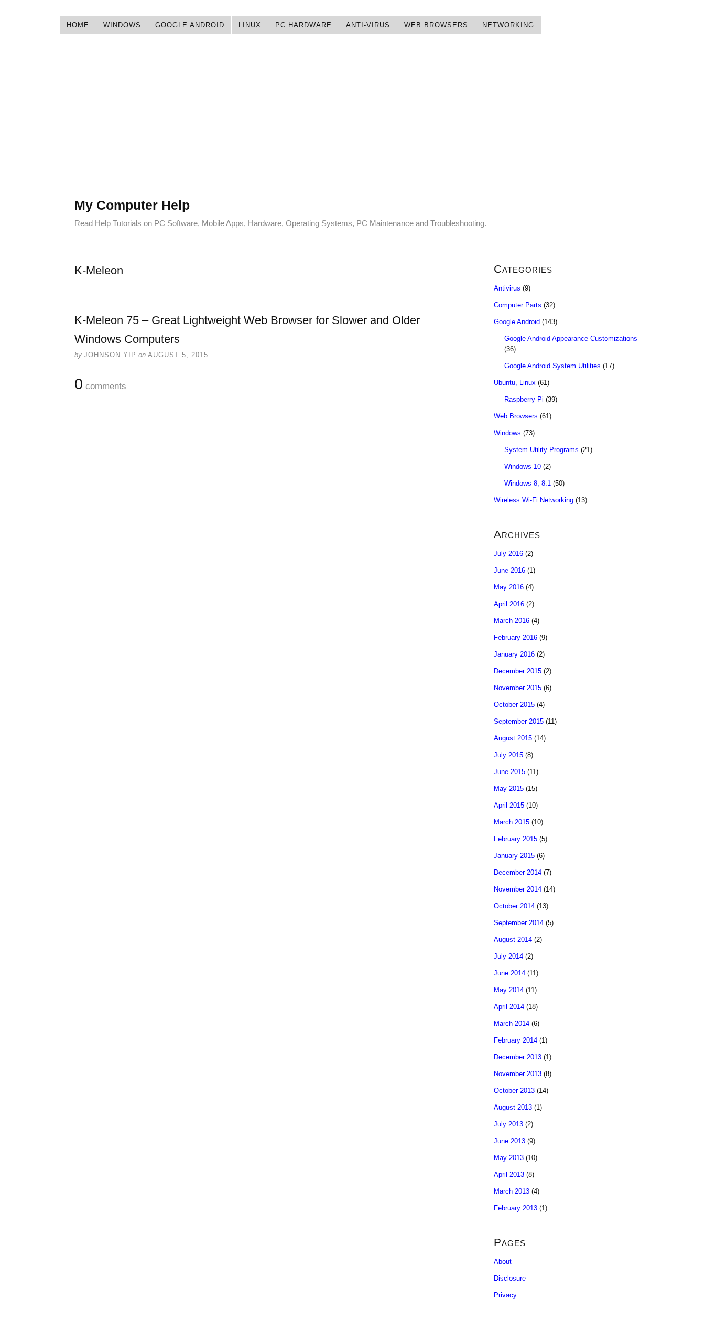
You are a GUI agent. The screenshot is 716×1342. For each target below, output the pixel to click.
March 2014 (511, 1023)
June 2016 (509, 570)
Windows (122, 25)
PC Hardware (303, 25)
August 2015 (513, 738)
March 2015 (511, 822)
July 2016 (508, 553)
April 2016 (509, 604)
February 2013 (515, 1208)
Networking (508, 25)
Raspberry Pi (524, 399)
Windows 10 (522, 466)
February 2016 (515, 637)
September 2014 (519, 923)
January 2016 (514, 654)
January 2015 (514, 856)
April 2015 (509, 805)
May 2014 (509, 990)
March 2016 (511, 621)
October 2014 (514, 906)
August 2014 (513, 939)
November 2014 (517, 889)
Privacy (505, 1295)
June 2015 (509, 772)
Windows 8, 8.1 (527, 483)
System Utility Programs (541, 450)
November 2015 (517, 688)
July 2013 (508, 1124)
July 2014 (508, 956)
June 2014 (509, 973)
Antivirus (507, 288)
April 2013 (509, 1174)
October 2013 (514, 1090)
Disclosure (510, 1278)
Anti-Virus (368, 25)
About (503, 1261)
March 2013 (511, 1191)
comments (100, 384)
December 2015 (517, 671)
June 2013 (509, 1141)
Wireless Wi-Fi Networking (533, 500)
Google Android (189, 25)
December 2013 (517, 1057)
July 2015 (508, 755)
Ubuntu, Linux (515, 383)
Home (78, 25)
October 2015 (514, 704)
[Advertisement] (358, 123)
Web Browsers (436, 25)
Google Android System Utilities (552, 366)
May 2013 (509, 1158)
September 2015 (519, 721)
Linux (249, 25)
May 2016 (509, 587)
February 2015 (515, 839)
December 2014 (517, 872)
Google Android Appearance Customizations (570, 338)
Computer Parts (517, 305)
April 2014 (509, 1007)
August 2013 (513, 1107)
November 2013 (517, 1074)
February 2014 (515, 1040)
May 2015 (509, 788)
